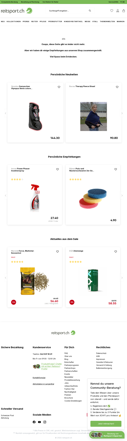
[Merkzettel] (112, 10)
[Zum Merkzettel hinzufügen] (58, 87)
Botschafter (69, 362)
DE (124, 2)
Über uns (68, 356)
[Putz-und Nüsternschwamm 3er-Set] (92, 199)
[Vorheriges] (6, 113)
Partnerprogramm (71, 365)
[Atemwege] (82, 254)
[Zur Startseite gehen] (16, 10)
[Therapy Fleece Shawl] (82, 89)
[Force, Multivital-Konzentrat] (34, 281)
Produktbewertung (72, 380)
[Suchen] (91, 11)
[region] (63, 111)
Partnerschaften (71, 371)
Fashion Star (69, 389)
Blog (66, 359)
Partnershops (69, 368)
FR (121, 2)
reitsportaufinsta (71, 386)
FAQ (66, 353)
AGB (98, 356)
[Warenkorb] (123, 10)
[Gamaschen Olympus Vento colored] (35, 116)
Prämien (67, 395)
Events (67, 374)
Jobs (66, 383)
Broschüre (68, 398)
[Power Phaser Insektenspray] (34, 199)
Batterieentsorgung (104, 368)
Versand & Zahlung (104, 365)
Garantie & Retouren (104, 362)
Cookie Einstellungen (73, 401)
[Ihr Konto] (118, 10)
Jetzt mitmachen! (106, 423)
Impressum (100, 359)
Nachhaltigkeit (70, 392)
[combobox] (66, 11)
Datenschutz (101, 353)
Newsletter (68, 377)
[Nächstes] (122, 113)
